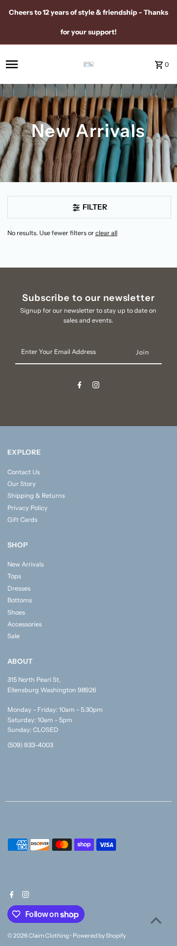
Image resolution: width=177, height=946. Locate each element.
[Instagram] (95, 386)
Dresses (18, 588)
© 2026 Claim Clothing (38, 935)
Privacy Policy (27, 508)
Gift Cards (22, 519)
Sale (13, 636)
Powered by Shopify (99, 935)
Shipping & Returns (36, 495)
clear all (106, 233)
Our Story (21, 483)
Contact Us (23, 472)
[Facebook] (80, 386)
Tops (14, 576)
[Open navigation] (26, 64)
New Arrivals (25, 564)
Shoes (16, 612)
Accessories (24, 624)
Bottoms (19, 600)
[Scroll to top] (156, 920)
